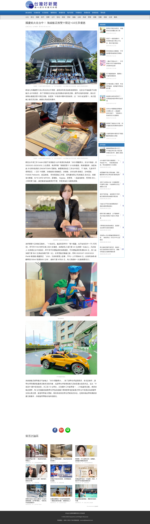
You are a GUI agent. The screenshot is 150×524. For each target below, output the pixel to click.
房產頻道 (87, 12)
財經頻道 (95, 12)
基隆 (94, 17)
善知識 (103, 12)
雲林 (68, 17)
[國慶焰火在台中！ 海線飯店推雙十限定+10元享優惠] (55, 430)
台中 (53, 17)
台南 (79, 17)
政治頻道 (29, 12)
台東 (110, 17)
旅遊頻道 (62, 12)
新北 (32, 17)
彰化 (58, 17)
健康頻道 (54, 12)
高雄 (84, 17)
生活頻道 (45, 12)
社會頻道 (37, 12)
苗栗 (47, 17)
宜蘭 (100, 17)
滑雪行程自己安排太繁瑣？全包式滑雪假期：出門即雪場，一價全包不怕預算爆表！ (36, 500)
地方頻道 (70, 12)
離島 (115, 17)
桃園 (37, 17)
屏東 (89, 17)
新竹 (42, 17)
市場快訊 (79, 12)
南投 (63, 17)
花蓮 (105, 17)
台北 (27, 17)
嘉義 (74, 17)
